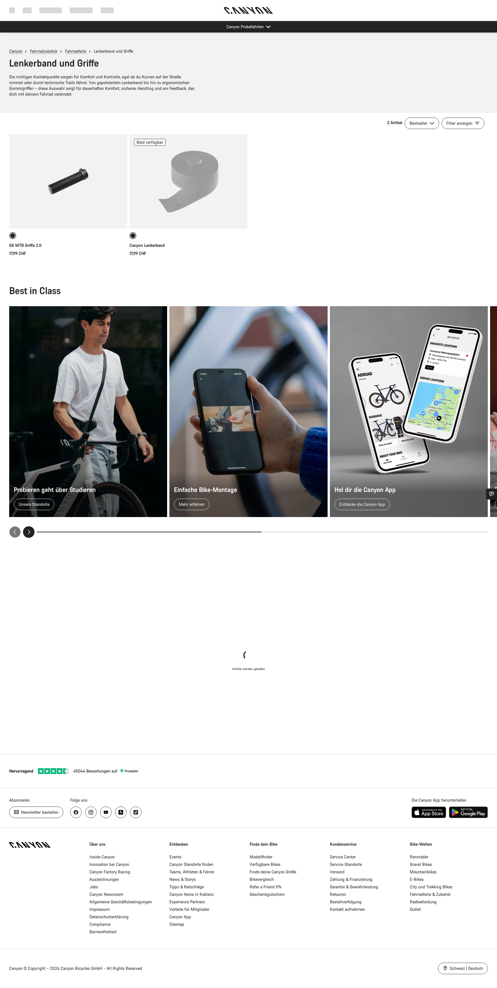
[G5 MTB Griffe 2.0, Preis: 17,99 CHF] (68, 181)
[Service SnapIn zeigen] (491, 494)
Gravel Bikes (421, 864)
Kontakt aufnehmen (347, 909)
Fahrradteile (75, 51)
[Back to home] (248, 10)
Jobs (93, 886)
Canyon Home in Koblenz (191, 894)
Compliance (99, 924)
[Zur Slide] (375, 532)
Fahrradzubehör (44, 51)
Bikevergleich (262, 879)
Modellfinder (261, 857)
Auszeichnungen (104, 879)
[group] (248, 422)
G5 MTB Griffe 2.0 (25, 245)
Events (175, 857)
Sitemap (176, 924)
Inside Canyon (102, 857)
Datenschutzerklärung (109, 916)
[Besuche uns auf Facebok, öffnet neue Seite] (76, 812)
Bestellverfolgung (346, 901)
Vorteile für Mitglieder (189, 909)
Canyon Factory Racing (109, 872)
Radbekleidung (423, 901)
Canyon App (180, 916)
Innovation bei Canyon (109, 864)
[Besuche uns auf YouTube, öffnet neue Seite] (106, 812)
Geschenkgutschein (267, 894)
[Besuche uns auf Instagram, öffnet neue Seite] (91, 812)
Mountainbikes (423, 872)
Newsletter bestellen (39, 812)
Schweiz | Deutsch (466, 968)
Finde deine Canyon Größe (273, 872)
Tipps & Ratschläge (186, 886)
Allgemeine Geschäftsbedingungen (120, 901)
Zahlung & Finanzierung (351, 879)
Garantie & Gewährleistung (354, 886)
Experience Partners (187, 901)
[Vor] (29, 532)
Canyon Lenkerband (147, 245)
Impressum (99, 909)
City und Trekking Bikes (431, 886)
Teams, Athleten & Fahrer (191, 872)
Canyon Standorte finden (191, 864)
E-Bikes (417, 879)
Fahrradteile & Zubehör (430, 894)
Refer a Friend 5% (266, 886)
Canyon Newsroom (106, 894)
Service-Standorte (346, 864)
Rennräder (419, 857)
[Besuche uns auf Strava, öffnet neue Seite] (121, 812)
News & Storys (182, 879)
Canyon (15, 51)
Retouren (338, 894)
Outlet (415, 909)
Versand (337, 872)
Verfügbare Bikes (265, 864)
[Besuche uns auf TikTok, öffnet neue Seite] (136, 812)
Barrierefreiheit (102, 931)
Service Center (343, 857)
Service (107, 10)
